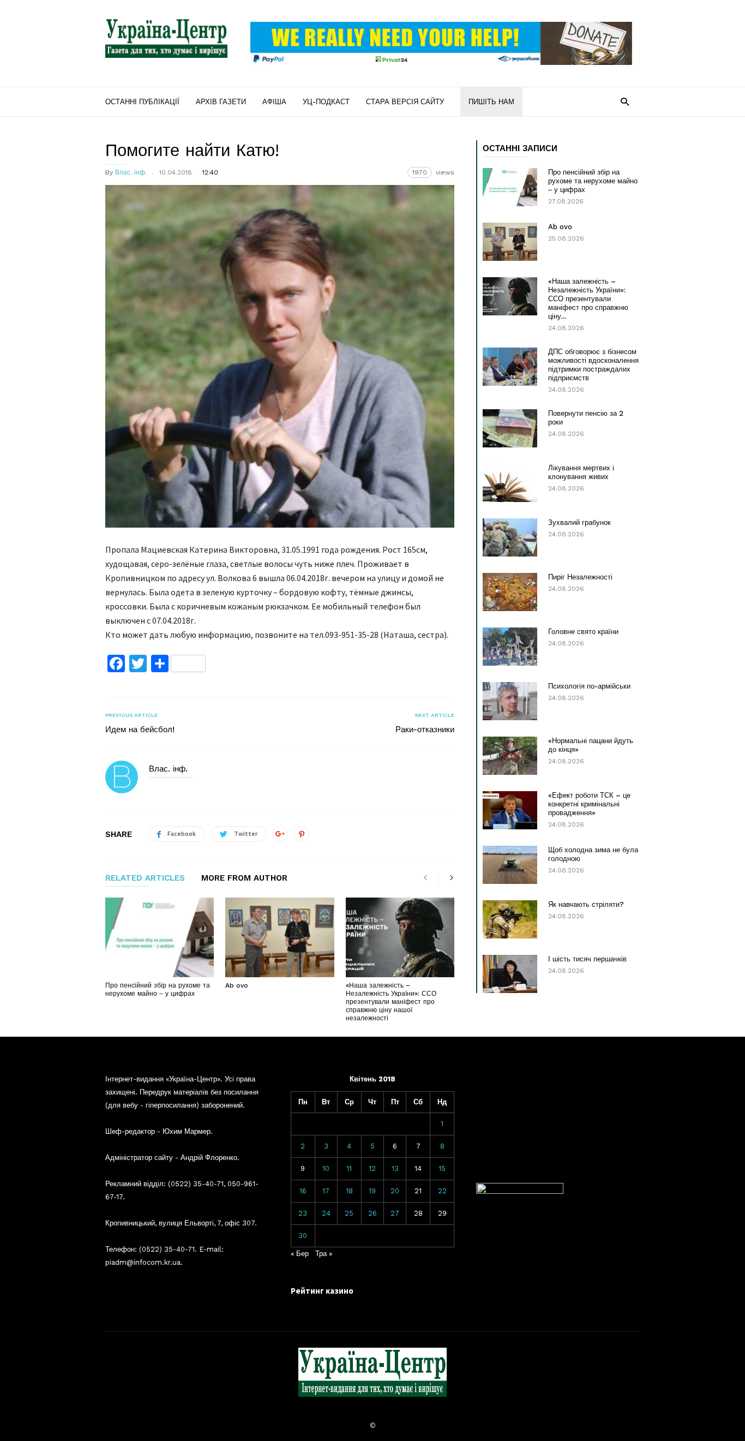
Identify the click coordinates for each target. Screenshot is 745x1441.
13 (395, 1168)
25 (349, 1213)
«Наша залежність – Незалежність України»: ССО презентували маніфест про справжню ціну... (588, 298)
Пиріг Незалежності (580, 577)
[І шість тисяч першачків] (510, 974)
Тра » (323, 1253)
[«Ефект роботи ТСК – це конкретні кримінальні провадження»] (510, 810)
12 (372, 1168)
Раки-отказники (424, 729)
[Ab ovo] (279, 937)
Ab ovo (236, 985)
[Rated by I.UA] (519, 1191)
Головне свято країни (583, 631)
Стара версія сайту (405, 102)
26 (372, 1213)
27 (394, 1213)
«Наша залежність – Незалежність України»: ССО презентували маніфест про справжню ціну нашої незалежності (391, 1002)
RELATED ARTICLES (145, 878)
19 (372, 1191)
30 (302, 1235)
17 (325, 1191)
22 (442, 1191)
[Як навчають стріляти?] (510, 919)
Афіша (274, 102)
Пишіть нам (491, 102)
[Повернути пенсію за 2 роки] (510, 428)
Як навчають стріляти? (586, 904)
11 (349, 1168)
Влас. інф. (131, 172)
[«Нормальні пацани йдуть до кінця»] (510, 756)
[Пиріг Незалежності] (510, 592)
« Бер (300, 1253)
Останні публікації (142, 102)
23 (302, 1213)
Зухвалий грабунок (579, 522)
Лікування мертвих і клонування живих (581, 472)
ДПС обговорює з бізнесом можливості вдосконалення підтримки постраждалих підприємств (593, 365)
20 (394, 1191)
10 (325, 1168)
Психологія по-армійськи (589, 686)
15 (442, 1168)
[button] (625, 101)
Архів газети (221, 102)
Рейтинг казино (322, 1290)
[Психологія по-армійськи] (510, 701)
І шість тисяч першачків (587, 959)
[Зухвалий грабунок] (510, 537)
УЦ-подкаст (326, 102)
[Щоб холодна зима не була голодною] (510, 865)
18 (349, 1191)
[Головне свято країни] (510, 646)
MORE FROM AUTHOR (244, 878)
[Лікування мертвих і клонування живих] (510, 483)
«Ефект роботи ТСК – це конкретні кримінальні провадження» (589, 804)
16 (303, 1191)
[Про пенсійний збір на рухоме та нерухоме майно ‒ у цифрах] (159, 937)
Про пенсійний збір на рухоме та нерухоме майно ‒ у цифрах (157, 989)
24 (326, 1213)
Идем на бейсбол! (140, 729)
